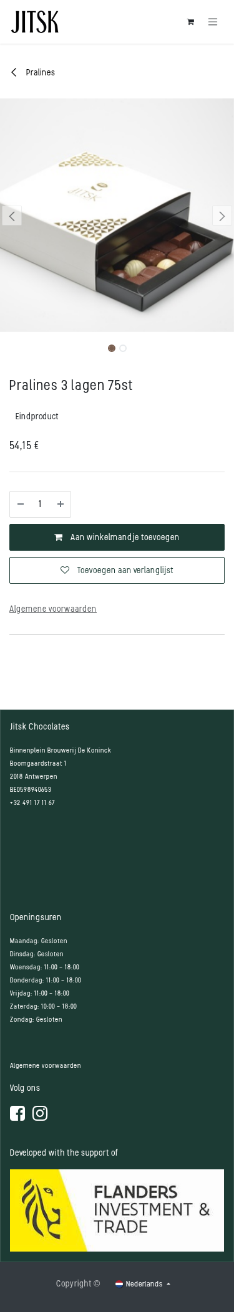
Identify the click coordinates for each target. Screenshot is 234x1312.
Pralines (40, 72)
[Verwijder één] (20, 504)
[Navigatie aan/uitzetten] (213, 22)
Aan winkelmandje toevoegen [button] (124, 537)
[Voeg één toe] (60, 504)
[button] (12, 216)
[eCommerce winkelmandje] (190, 21)
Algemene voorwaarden (45, 1066)
